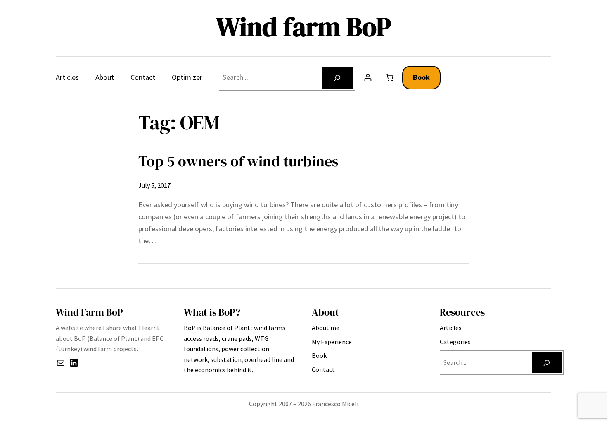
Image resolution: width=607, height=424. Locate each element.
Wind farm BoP (303, 27)
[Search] (337, 78)
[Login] (367, 77)
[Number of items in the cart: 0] (389, 77)
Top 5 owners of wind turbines (238, 161)
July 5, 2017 (154, 185)
